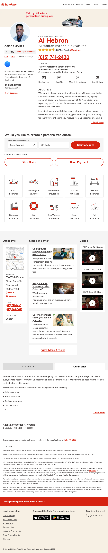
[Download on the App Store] (41, 517)
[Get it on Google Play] (60, 517)
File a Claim (29, 162)
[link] (9, 4)
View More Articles (53, 350)
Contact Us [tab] (28, 366)
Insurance (67, 4)
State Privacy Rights (11, 535)
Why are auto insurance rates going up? (40, 286)
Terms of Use (8, 527)
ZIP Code (45, 145)
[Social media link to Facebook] (7, 64)
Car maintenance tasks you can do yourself (41, 318)
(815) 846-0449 (14, 309)
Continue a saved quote (15, 154)
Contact (95, 4)
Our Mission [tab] (79, 366)
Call (6, 56)
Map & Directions (11, 294)
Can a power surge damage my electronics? (42, 251)
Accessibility (8, 523)
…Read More (97, 122)
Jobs (88, 4)
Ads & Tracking (9, 516)
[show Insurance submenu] (73, 4)
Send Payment (79, 162)
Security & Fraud (10, 520)
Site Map (6, 539)
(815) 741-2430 (53, 57)
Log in (104, 4)
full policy (92, 470)
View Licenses (11, 93)
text (13, 56)
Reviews (79, 4)
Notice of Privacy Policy (12, 531)
